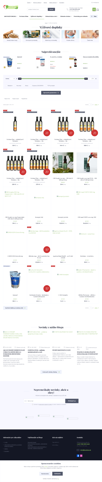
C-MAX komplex (63, 295)
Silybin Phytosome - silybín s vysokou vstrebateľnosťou (87, 295)
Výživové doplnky (36, 16)
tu (58, 478)
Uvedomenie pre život (91, 348)
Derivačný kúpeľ (32, 442)
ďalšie (96, 104)
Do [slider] (86, 78)
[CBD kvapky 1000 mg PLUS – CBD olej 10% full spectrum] (86, 163)
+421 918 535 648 (74, 9)
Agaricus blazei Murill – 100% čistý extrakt (63, 257)
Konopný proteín (63, 217)
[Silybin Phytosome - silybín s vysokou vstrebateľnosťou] (86, 279)
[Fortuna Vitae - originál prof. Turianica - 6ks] (39, 163)
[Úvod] (13, 6)
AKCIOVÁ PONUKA (10, 16)
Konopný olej (39, 217)
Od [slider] (20, 78)
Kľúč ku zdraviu (37, 2)
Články (29, 2)
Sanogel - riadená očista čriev (35, 448)
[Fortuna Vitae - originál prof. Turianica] (15, 124)
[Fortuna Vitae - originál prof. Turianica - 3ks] (63, 124)
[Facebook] (78, 456)
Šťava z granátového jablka (91, 57)
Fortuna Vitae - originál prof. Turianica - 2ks (39, 140)
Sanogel (19, 57)
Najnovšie (7, 98)
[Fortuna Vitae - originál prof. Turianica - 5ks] (15, 163)
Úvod (46, 23)
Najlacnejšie (15, 98)
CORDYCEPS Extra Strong (15, 256)
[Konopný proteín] (63, 201)
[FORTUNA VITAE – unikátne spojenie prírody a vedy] (39, 338)
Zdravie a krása (65, 16)
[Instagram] (81, 456)
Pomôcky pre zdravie (80, 16)
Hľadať (51, 9)
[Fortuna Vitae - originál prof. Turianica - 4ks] (86, 124)
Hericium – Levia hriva (86, 256)
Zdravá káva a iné (51, 16)
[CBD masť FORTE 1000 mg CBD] (86, 201)
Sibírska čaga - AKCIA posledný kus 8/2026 (39, 257)
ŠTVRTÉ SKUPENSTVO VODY (61, 350)
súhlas (45, 466)
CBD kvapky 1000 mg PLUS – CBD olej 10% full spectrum (87, 179)
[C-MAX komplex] (63, 279)
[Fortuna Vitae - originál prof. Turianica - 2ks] (39, 124)
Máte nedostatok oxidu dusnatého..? (37, 446)
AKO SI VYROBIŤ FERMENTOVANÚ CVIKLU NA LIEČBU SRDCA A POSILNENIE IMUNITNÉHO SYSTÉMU (14, 353)
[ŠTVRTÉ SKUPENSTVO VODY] (63, 338)
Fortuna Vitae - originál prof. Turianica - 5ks (15, 179)
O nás (5, 442)
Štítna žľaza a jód (45, 347)
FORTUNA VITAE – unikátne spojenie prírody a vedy (36, 351)
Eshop (45, 2)
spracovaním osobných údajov (45, 404)
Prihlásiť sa (72, 401)
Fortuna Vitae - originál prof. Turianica (15, 140)
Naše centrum (53, 2)
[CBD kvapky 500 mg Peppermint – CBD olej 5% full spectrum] (15, 201)
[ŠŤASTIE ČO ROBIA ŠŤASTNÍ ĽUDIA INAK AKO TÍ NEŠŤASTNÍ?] (88, 338)
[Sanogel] (15, 279)
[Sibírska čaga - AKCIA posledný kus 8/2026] (39, 240)
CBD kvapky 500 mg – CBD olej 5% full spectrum (63, 179)
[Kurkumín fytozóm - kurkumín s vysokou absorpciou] (39, 279)
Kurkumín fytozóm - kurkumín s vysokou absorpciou (39, 295)
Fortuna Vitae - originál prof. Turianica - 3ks (63, 140)
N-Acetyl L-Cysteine (56, 57)
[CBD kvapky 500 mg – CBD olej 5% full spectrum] (63, 163)
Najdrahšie (24, 98)
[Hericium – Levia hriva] (86, 240)
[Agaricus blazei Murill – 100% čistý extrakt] (63, 240)
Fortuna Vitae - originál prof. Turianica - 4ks (86, 140)
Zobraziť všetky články (50, 372)
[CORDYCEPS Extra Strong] (15, 240)
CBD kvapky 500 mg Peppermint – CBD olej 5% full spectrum (15, 218)
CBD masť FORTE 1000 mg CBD (87, 217)
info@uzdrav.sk (85, 450)
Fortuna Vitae (23, 16)
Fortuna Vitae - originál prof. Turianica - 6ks (39, 179)
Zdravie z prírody (20, 347)
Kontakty (61, 2)
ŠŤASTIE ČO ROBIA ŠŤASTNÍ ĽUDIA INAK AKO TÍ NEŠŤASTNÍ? (87, 353)
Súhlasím (57, 473)
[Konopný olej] (39, 201)
